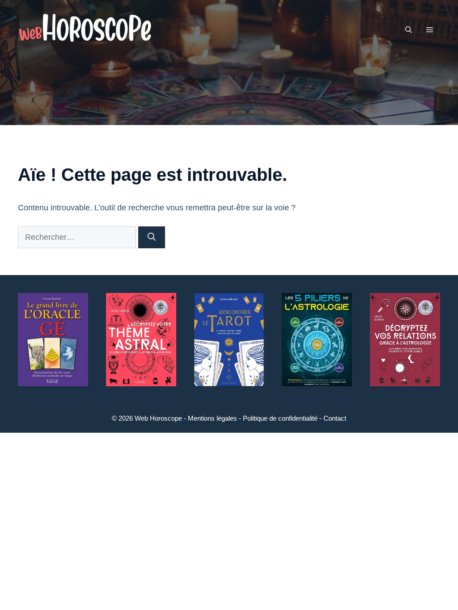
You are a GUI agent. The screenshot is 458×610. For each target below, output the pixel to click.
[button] (408, 30)
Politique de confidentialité (280, 418)
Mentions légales (212, 418)
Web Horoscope (158, 418)
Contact (334, 418)
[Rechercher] (151, 237)
